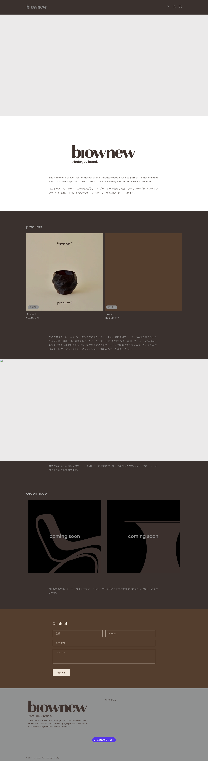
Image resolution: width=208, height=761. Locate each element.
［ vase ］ (109, 314)
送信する (61, 672)
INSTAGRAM (110, 700)
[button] (168, 6)
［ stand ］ (31, 314)
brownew (37, 758)
